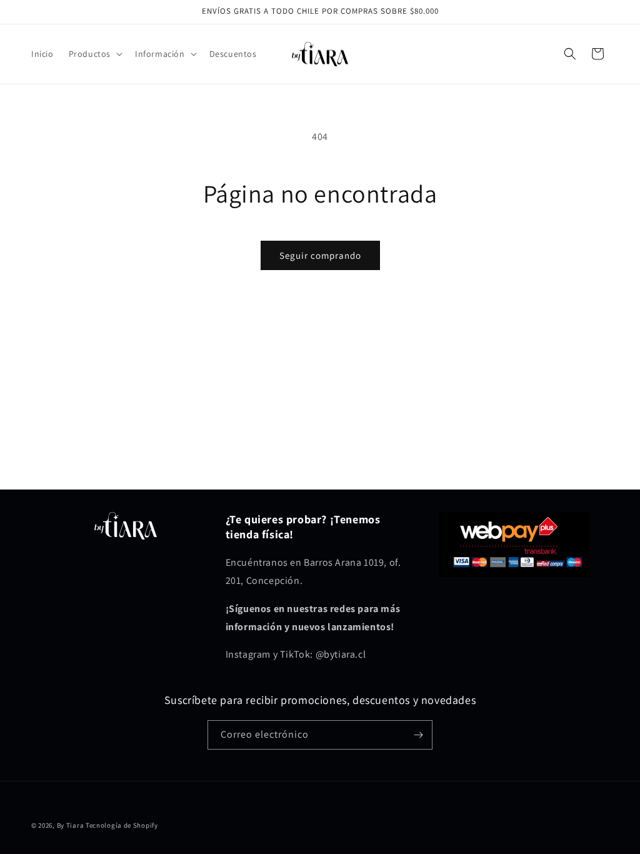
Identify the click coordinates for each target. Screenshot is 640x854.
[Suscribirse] (418, 735)
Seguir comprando (320, 255)
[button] (94, 54)
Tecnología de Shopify (122, 825)
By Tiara (70, 825)
